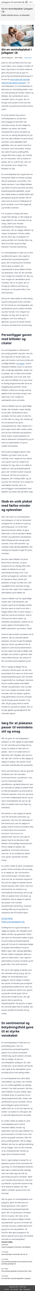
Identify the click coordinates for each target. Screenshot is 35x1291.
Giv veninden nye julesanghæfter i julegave (16, 1278)
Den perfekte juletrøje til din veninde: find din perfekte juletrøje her (16, 1263)
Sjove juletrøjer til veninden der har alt (14, 1254)
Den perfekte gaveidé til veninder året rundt (16, 1271)
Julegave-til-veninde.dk (13, 2)
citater (22, 363)
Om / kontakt (14, 1289)
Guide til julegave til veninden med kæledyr (16, 1247)
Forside (6, 1289)
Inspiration (28, 58)
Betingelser (27, 1289)
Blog (20, 1289)
